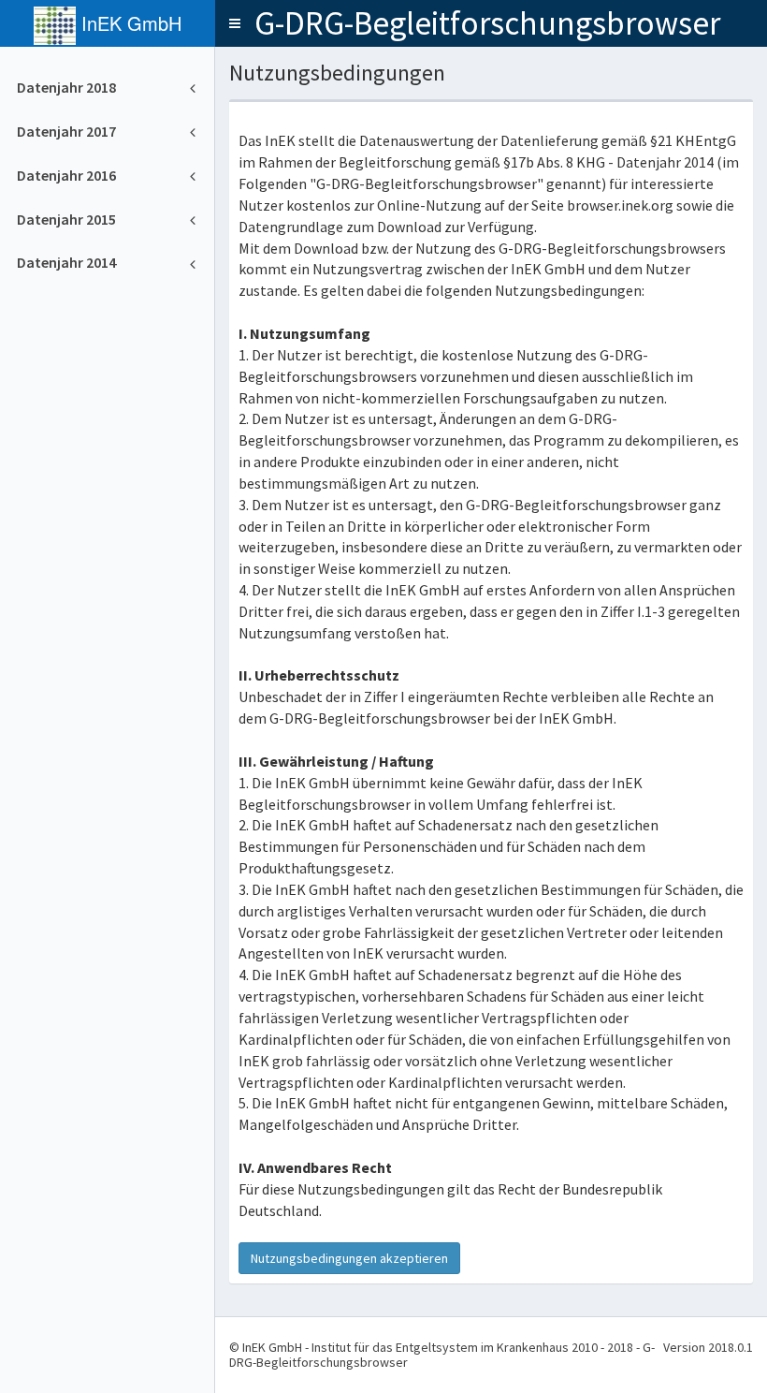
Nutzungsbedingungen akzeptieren (349, 1258)
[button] (234, 23)
